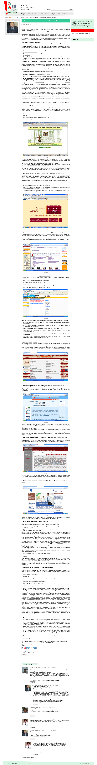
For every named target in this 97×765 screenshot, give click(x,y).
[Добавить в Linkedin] (27, 648)
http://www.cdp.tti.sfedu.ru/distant (30, 52)
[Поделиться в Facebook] (22, 648)
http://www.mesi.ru (62, 76)
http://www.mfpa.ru (49, 71)
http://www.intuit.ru (57, 232)
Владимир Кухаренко (35, 667)
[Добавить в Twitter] (34, 648)
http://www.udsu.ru (46, 74)
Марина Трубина (34, 719)
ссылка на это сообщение (35, 680)
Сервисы (47, 14)
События (40, 14)
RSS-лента (7, 17)
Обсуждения (32, 14)
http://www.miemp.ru (58, 173)
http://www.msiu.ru (61, 437)
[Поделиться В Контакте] (36, 648)
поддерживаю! (44, 680)
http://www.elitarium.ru (34, 89)
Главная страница (24, 17)
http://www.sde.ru (26, 55)
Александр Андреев (12, 33)
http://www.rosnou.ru (41, 73)
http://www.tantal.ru (39, 82)
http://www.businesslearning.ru (30, 342)
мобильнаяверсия (14, 17)
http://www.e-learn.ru (65, 87)
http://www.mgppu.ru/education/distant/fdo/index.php (34, 59)
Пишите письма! (85, 763)
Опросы (54, 14)
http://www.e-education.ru (57, 385)
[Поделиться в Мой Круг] (29, 648)
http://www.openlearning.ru (60, 56)
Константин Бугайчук (35, 707)
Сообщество (62, 14)
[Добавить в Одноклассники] (31, 648)
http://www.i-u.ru (53, 107)
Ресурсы (23, 14)
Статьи (30, 17)
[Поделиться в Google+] (25, 648)
